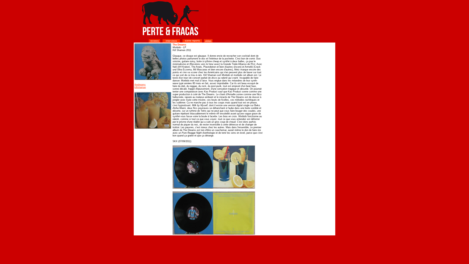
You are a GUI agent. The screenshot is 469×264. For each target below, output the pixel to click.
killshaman (140, 87)
